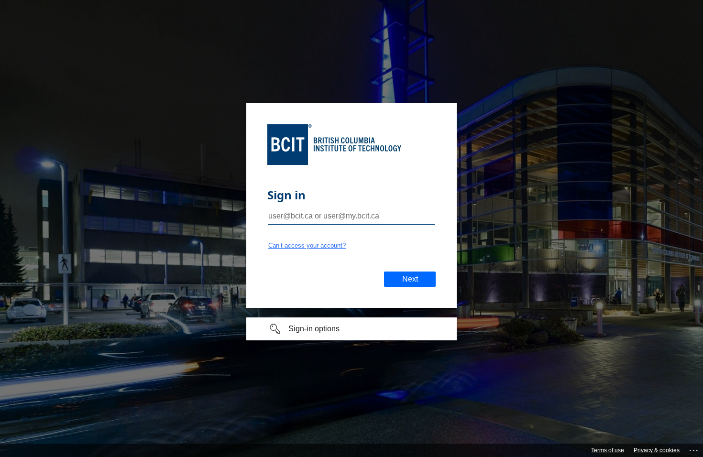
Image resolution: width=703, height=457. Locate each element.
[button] (351, 328)
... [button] (694, 449)
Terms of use (607, 450)
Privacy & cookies (657, 450)
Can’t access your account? (307, 245)
